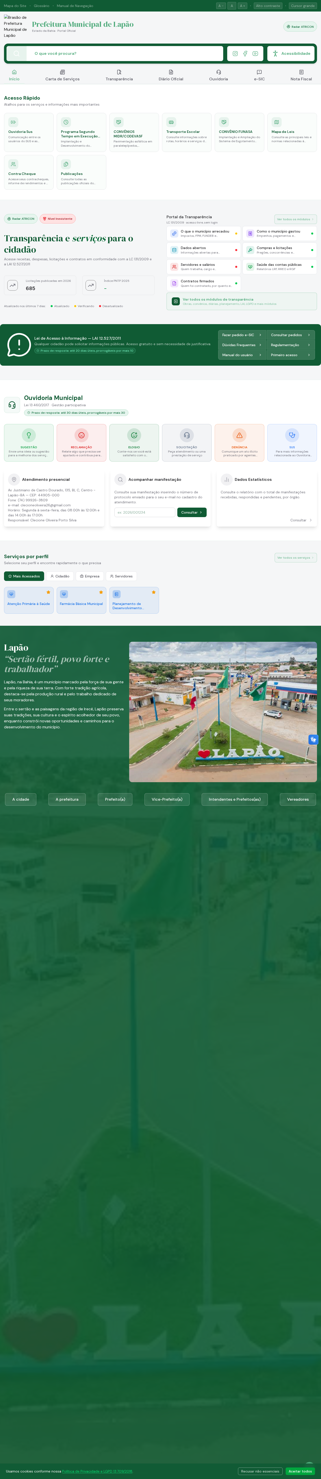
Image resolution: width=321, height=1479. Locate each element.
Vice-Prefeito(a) (167, 799)
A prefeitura (67, 799)
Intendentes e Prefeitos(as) (235, 799)
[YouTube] (255, 54)
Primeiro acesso (284, 355)
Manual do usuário (237, 355)
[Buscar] (17, 53)
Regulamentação (285, 345)
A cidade (20, 799)
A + (242, 6)
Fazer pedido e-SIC (238, 335)
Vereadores (298, 799)
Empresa (92, 576)
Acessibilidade (295, 53)
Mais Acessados (26, 576)
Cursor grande (303, 6)
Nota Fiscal (301, 79)
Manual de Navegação (75, 6)
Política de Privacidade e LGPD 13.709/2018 (97, 1471)
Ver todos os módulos (293, 219)
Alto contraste (268, 6)
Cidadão (62, 576)
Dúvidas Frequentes (239, 345)
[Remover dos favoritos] (48, 592)
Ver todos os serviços (293, 558)
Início (14, 79)
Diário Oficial (171, 79)
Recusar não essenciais (260, 1471)
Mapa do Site (15, 6)
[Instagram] (235, 54)
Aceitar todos (300, 1471)
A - (221, 6)
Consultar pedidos (286, 335)
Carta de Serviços (62, 79)
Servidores (124, 576)
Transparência (119, 79)
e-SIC (259, 79)
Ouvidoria (218, 79)
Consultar (189, 512)
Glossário (41, 6)
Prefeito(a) (115, 799)
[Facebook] (245, 54)
